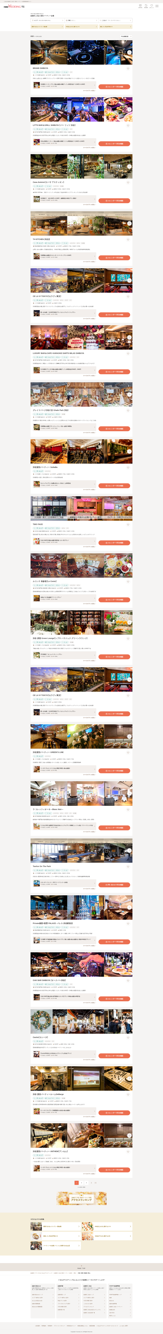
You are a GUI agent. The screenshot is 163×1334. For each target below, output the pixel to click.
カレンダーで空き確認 (115, 87)
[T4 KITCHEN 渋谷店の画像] (81, 223)
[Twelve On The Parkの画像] (81, 850)
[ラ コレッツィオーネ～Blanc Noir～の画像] (81, 793)
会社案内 (37, 1325)
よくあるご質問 (124, 1325)
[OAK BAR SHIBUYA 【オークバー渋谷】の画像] (81, 964)
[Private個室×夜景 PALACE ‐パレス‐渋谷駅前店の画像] (81, 907)
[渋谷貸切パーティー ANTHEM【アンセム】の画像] (81, 1135)
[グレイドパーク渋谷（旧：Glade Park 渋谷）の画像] (81, 394)
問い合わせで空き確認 (115, 885)
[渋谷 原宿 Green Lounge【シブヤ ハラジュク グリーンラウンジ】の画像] (81, 622)
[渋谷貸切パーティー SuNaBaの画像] (81, 451)
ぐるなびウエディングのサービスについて (107, 1325)
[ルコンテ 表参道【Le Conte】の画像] (81, 565)
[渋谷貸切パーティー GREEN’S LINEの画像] (81, 736)
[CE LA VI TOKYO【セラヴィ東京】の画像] (81, 280)
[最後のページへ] (95, 1183)
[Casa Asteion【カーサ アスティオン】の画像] (81, 166)
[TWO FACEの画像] (81, 508)
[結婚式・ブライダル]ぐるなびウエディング (41, 1273)
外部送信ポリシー (71, 1325)
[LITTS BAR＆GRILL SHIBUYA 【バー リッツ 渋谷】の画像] (81, 109)
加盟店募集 (92, 1325)
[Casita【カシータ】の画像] (81, 1021)
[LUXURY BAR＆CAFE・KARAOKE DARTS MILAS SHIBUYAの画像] (81, 337)
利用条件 (50, 1325)
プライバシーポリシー (59, 1325)
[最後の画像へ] (129, 52)
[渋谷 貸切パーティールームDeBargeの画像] (81, 1078)
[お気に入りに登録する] (128, 69)
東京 (75, 1273)
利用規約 (44, 1325)
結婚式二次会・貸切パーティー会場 (63, 1273)
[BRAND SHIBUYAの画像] (81, 52)
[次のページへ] (91, 1183)
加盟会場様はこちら (82, 1325)
